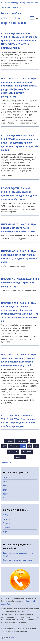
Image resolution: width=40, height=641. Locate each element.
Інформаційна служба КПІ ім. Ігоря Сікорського (13, 18)
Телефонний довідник (29, 2)
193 (10, 451)
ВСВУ (9, 604)
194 (17, 451)
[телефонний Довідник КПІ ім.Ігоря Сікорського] (20, 579)
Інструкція (7, 515)
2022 (5, 494)
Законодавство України (11, 7)
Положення (7, 519)
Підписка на (6, 463)
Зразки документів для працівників (17, 560)
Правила (6, 527)
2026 (5, 477)
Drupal (13, 638)
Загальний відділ (12, 2)
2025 (5, 481)
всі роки (6, 497)
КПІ (2, 2)
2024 (5, 485)
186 (34, 441)
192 (36, 446)
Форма (6, 531)
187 (5, 446)
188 (11, 446)
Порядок (6, 523)
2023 (5, 490)
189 (17, 446)
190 (24, 446)
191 (30, 446)
